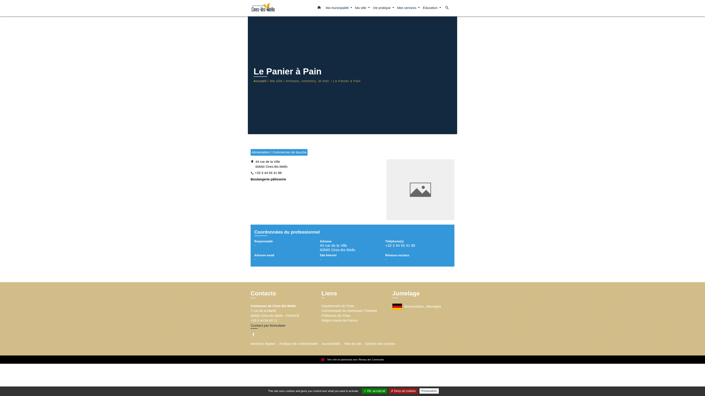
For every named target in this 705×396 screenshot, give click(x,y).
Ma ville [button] (361, 8)
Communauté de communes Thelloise (349, 311)
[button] (319, 8)
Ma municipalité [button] (338, 8)
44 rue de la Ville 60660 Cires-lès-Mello (271, 164)
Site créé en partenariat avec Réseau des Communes (355, 359)
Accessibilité (331, 344)
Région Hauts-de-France (339, 320)
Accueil (260, 81)
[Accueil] (274, 8)
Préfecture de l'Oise (335, 316)
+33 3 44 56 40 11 (264, 320)
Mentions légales (263, 344)
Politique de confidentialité (298, 344)
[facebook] (255, 335)
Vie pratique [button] (382, 8)
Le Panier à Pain (347, 81)
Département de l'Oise (337, 306)
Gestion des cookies (380, 344)
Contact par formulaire (268, 325)
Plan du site (352, 344)
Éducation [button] (430, 8)
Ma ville (276, 81)
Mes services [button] (407, 8)
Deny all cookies (404, 391)
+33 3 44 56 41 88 (268, 173)
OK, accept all (375, 391)
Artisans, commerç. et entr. (308, 81)
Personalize (429, 391)
